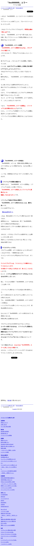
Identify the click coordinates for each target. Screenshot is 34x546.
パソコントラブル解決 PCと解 (7, 8)
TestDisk (3, 504)
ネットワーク (4, 509)
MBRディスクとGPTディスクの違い (9, 485)
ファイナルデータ (5, 498)
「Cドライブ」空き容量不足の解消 (8, 471)
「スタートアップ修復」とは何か (8, 450)
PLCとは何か (4, 523)
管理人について (4, 422)
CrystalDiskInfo (4, 494)
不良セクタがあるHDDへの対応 (8, 481)
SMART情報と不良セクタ (6, 479)
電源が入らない (4, 440)
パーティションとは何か (6, 487)
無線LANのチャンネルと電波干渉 (8, 521)
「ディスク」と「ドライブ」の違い (9, 483)
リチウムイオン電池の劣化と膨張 (8, 530)
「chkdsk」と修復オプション (7, 473)
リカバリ (16, 345)
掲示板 (9, 400)
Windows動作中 (19, 8)
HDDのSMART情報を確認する (7, 477)
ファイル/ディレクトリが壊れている (9, 465)
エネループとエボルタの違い (7, 532)
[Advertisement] (17, 140)
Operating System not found (7, 444)
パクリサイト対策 (5, 511)
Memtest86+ (3, 502)
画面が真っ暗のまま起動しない (8, 446)
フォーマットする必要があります (8, 459)
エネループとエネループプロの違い (9, 534)
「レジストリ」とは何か (6, 544)
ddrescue (3, 496)
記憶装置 (3, 475)
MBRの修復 (3, 448)
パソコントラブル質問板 (6, 435)
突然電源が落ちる (5, 457)
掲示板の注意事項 (5, 431)
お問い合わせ (4, 424)
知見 (2, 528)
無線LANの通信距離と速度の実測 (8, 519)
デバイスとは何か (5, 542)
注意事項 (3, 420)
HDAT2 (2, 500)
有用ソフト (3, 492)
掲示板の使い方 (4, 433)
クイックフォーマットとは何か (8, 489)
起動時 (2, 438)
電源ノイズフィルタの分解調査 (8, 525)
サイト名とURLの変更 (6, 426)
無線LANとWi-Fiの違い (6, 513)
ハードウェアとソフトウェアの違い (9, 540)
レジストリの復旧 (5, 452)
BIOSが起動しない (5, 442)
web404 (15, 409)
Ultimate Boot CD (5, 506)
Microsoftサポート (7, 212)
